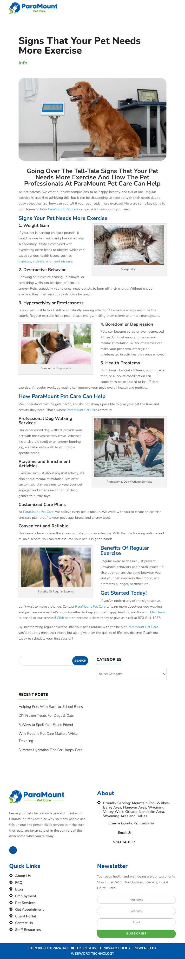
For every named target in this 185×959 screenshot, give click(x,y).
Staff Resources (28, 929)
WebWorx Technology (92, 953)
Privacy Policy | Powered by (130, 948)
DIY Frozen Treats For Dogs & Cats (46, 715)
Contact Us (24, 923)
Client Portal (25, 916)
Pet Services (25, 902)
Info (23, 63)
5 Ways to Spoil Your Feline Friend (46, 724)
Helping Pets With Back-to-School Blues (51, 706)
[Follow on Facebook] (13, 850)
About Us (23, 875)
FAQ (18, 882)
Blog (19, 889)
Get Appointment (29, 909)
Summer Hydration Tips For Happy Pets (50, 749)
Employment (25, 896)
